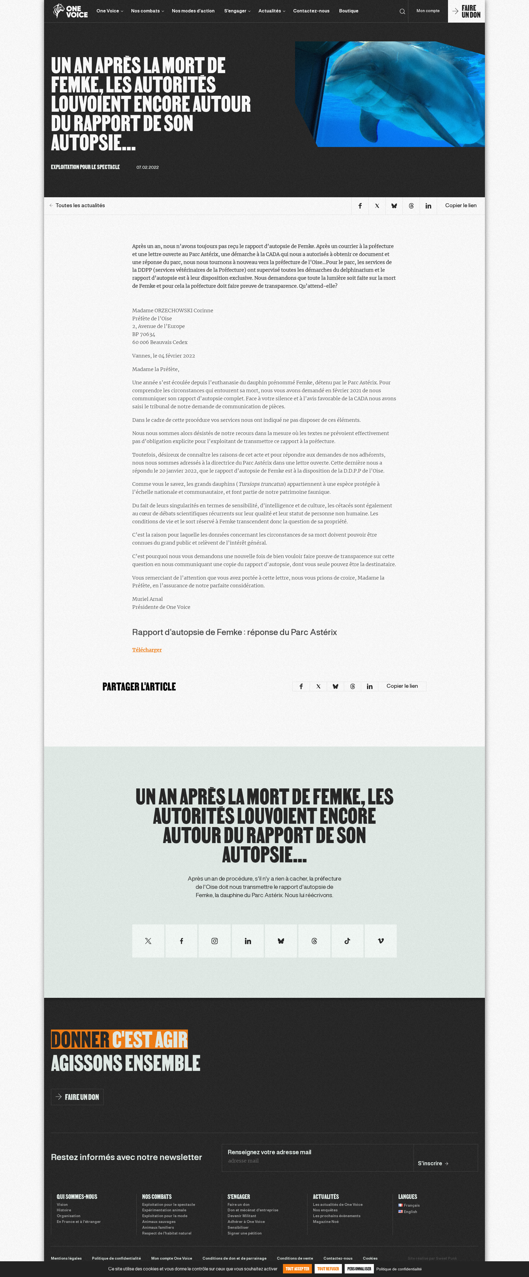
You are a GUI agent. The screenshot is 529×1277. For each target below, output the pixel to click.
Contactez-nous (311, 11)
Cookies (370, 1258)
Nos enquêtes (325, 1210)
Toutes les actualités (80, 205)
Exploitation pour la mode (164, 1216)
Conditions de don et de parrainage (234, 1258)
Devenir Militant (242, 1216)
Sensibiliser (238, 1228)
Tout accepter (297, 1268)
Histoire (64, 1210)
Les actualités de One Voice (338, 1205)
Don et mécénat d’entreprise (253, 1210)
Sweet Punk (446, 1258)
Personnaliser (359, 1268)
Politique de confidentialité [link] (399, 1269)
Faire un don (239, 1205)
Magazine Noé (326, 1222)
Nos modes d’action (193, 11)
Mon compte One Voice (171, 1258)
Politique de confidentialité (116, 1258)
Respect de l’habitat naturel (166, 1233)
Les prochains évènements (336, 1216)
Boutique (348, 11)
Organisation (68, 1216)
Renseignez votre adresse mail (269, 1152)
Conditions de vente (295, 1258)
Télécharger (147, 650)
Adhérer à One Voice (246, 1222)
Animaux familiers (158, 1228)
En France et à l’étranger (79, 1222)
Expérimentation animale (164, 1210)
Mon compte (428, 11)
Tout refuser (328, 1268)
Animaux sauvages (159, 1222)
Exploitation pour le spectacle (168, 1205)
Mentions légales (66, 1258)
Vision (62, 1205)
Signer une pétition (245, 1233)
